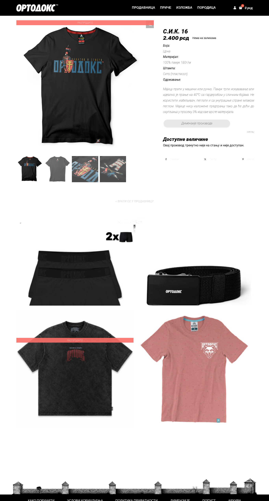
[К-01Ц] (194, 287)
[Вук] (194, 369)
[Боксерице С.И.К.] (75, 287)
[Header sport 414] (37, 6)
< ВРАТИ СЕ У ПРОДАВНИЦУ (134, 201)
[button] (150, 24)
